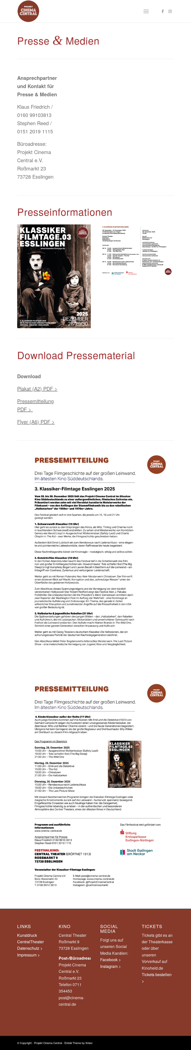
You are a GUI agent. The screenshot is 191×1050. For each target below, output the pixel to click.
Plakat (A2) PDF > (37, 388)
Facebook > (110, 959)
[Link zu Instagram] (170, 11)
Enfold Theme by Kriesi (78, 1043)
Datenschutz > (30, 948)
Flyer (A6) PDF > (36, 421)
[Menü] (146, 11)
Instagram (109, 966)
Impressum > (28, 955)
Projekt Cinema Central (48, 1043)
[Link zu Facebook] (162, 11)
